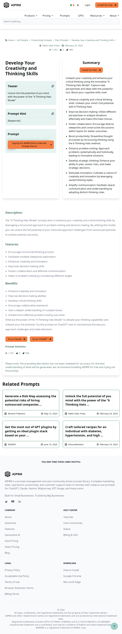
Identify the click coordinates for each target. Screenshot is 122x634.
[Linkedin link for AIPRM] (20, 502)
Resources (96, 15)
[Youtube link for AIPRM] (13, 502)
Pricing (46, 15)
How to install (71, 570)
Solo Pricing (11, 541)
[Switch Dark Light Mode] (78, 5)
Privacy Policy (12, 570)
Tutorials (68, 517)
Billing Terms (12, 594)
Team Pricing (12, 546)
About (113, 15)
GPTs (81, 15)
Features (10, 529)
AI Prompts (23, 40)
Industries (10, 523)
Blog (7, 552)
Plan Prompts (62, 40)
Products (30, 15)
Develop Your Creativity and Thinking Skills (93, 40)
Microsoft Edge (72, 582)
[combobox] (61, 21)
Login (87, 5)
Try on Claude (14, 339)
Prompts (65, 15)
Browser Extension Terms (19, 588)
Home (11, 40)
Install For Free (105, 5)
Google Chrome (72, 576)
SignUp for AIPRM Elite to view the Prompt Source (29, 145)
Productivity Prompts (42, 40)
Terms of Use (12, 582)
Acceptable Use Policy (17, 576)
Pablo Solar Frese (51, 45)
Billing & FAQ (70, 535)
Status (67, 529)
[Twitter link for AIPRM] (6, 501)
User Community (72, 523)
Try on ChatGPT (39, 339)
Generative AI (12, 535)
